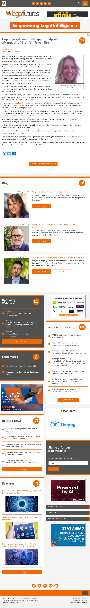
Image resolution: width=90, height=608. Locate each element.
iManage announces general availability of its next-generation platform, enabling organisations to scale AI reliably (69, 362)
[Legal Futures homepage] (22, 14)
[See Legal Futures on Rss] (49, 3)
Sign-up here (54, 469)
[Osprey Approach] (67, 424)
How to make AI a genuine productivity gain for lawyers (65, 390)
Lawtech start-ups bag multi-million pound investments (22, 453)
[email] (68, 463)
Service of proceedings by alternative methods (19, 518)
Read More (42, 206)
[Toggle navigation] (85, 3)
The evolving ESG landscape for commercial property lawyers (67, 344)
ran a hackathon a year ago (23, 103)
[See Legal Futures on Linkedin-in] (37, 3)
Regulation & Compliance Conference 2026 (22, 373)
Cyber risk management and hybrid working (21, 429)
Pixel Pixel (83, 600)
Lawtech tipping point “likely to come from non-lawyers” (23, 445)
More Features (21, 572)
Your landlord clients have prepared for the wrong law (58, 257)
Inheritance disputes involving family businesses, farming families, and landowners (20, 324)
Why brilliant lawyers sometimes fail (49, 192)
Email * (52, 463)
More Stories (22, 469)
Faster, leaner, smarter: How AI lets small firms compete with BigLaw (19, 545)
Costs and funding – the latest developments (18, 335)
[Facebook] (4, 153)
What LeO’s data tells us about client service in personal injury (55, 225)
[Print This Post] (88, 35)
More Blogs (62, 206)
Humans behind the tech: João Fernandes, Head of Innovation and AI (69, 352)
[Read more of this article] (22, 504)
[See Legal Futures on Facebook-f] (41, 3)
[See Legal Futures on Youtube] (45, 3)
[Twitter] (9, 153)
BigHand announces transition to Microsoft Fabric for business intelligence (67, 381)
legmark (84, 602)
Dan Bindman (15, 52)
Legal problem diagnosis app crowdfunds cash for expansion (20, 461)
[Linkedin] (14, 153)
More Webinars (22, 341)
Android (25, 70)
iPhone (34, 70)
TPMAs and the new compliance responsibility (66, 336)
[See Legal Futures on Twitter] (33, 3)
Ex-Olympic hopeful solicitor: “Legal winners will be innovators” (22, 437)
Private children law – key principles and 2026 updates (22, 314)
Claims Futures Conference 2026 (20, 366)
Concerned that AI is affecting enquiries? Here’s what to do (21, 492)
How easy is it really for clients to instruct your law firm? (68, 372)
